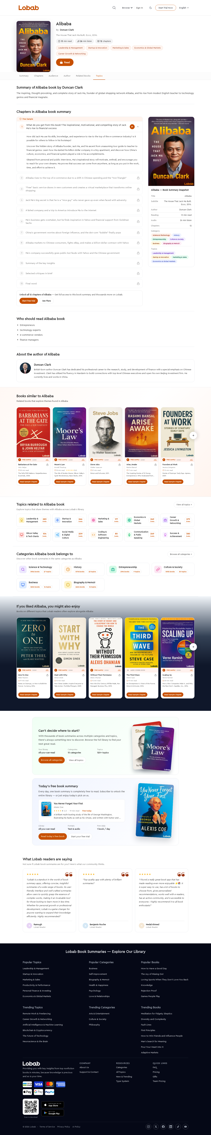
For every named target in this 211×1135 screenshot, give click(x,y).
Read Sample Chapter (28, 482)
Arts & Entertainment (99, 1013)
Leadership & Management (70, 48)
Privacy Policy (63, 1126)
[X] (156, 1126)
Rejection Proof (148, 990)
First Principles (148, 1030)
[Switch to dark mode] (150, 8)
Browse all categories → (181, 554)
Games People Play (150, 996)
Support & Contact (89, 1072)
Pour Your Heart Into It (152, 1047)
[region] (105, 448)
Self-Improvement (98, 974)
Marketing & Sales (121, 48)
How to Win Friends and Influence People (162, 1035)
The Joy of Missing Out (152, 974)
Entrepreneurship (159, 239)
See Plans (46, 300)
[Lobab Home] (29, 7)
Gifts (155, 1076)
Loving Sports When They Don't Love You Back (164, 979)
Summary (24, 75)
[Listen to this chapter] (132, 126)
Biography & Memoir (171, 243)
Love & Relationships (99, 996)
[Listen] (19, 459)
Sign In (139, 7)
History (176, 235)
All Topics (120, 1072)
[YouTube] (185, 1126)
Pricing (156, 1072)
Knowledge (147, 985)
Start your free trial (80, 836)
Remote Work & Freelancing (37, 1013)
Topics (99, 75)
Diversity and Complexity (153, 1019)
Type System (122, 1081)
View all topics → (184, 504)
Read (67, 62)
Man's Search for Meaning (153, 1041)
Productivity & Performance (36, 985)
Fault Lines (146, 1024)
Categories (121, 1067)
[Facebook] (163, 1126)
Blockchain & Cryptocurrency (37, 1030)
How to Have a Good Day (154, 968)
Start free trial (28, 300)
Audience (53, 75)
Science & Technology (161, 235)
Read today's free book (52, 836)
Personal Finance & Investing (37, 990)
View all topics (76, 760)
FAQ (155, 1067)
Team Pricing (159, 1081)
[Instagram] (148, 1126)
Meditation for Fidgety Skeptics (156, 1013)
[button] (114, 8)
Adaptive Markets (149, 1052)
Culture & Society (177, 239)
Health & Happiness (98, 985)
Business (156, 243)
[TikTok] (178, 1126)
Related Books (83, 75)
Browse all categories (51, 760)
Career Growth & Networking (72, 53)
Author (67, 75)
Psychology (95, 990)
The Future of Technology (35, 1035)
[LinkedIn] (170, 1126)
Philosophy (94, 1024)
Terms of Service (47, 1126)
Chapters (38, 75)
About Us (84, 1067)
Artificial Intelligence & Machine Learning (43, 1024)
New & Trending (124, 1076)
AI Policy (76, 1126)
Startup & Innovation (97, 48)
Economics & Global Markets (147, 48)
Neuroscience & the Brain (35, 1041)
